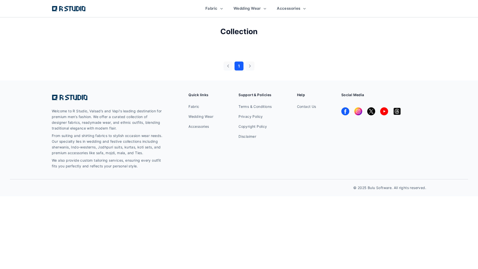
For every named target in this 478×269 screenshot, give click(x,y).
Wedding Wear (248, 8)
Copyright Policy (253, 126)
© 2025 (360, 188)
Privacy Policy (251, 116)
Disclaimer (247, 136)
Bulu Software (380, 188)
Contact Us (306, 106)
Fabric (212, 8)
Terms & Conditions (255, 106)
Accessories (289, 8)
